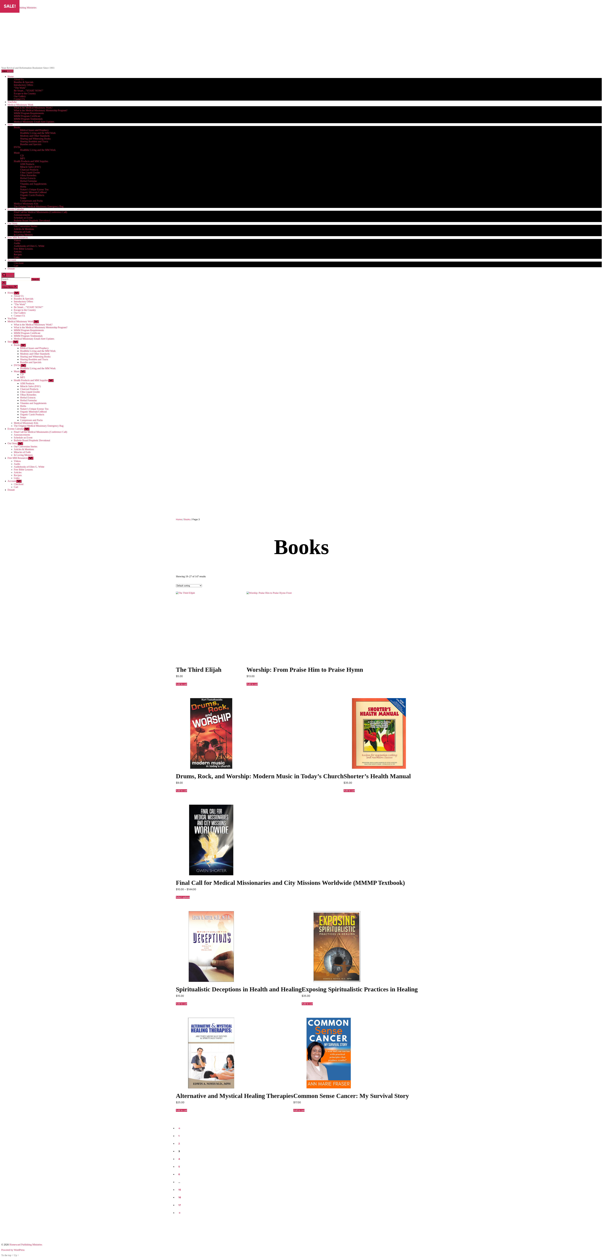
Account (12, 260)
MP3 (22, 158)
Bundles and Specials (30, 144)
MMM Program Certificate (27, 116)
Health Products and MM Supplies (31, 161)
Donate (11, 268)
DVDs (17, 147)
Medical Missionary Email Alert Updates (34, 121)
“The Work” (20, 87)
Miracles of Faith (22, 232)
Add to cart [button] (181, 684)
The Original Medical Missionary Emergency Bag (38, 206)
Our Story (12, 223)
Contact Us (19, 99)
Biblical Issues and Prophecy (34, 130)
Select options (183, 897)
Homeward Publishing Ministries (25, 1244)
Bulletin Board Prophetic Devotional (32, 220)
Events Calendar (16, 209)
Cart (16, 265)
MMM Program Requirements (29, 113)
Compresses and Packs (31, 200)
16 (179, 1197)
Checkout (18, 263)
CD (22, 155)
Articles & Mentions (24, 229)
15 (179, 1189)
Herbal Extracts (27, 178)
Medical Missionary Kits (26, 203)
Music (17, 152)
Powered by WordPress (12, 1250)
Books (17, 127)
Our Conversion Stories (25, 226)
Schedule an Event (23, 217)
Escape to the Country (25, 93)
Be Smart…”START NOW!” (28, 90)
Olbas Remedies (28, 175)
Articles (18, 251)
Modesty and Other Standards (35, 135)
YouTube (12, 102)
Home (11, 76)
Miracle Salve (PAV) (30, 167)
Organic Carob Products (32, 195)
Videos (17, 240)
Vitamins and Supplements (33, 183)
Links (16, 257)
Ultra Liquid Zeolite (30, 172)
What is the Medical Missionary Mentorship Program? (40, 110)
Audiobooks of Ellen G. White (29, 246)
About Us (19, 79)
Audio (17, 243)
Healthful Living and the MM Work (38, 133)
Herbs (23, 186)
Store (10, 124)
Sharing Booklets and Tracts (34, 141)
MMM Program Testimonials (28, 119)
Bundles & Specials (23, 82)
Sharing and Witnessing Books (35, 138)
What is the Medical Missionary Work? (33, 107)
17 (179, 1205)
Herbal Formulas (28, 181)
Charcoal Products (29, 169)
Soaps (23, 198)
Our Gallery (20, 96)
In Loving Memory (23, 234)
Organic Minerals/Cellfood (33, 192)
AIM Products (27, 164)
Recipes (18, 254)
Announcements (22, 215)
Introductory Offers (23, 85)
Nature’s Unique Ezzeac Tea (34, 189)
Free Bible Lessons (23, 248)
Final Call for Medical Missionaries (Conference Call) (40, 212)
